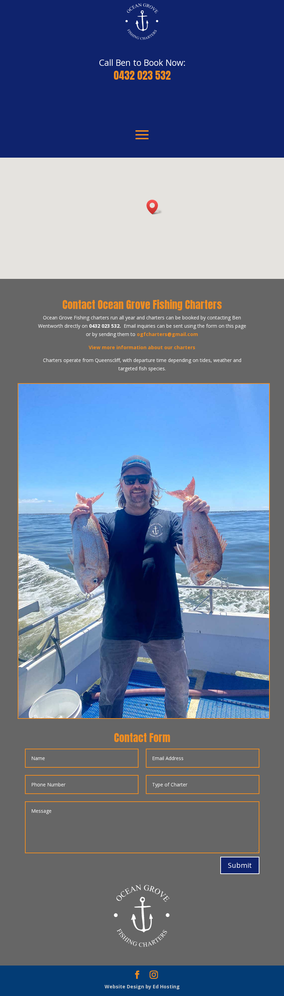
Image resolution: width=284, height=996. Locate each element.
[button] (154, 207)
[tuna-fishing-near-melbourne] (143, 716)
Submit (240, 865)
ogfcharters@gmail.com (167, 334)
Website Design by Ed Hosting (142, 986)
